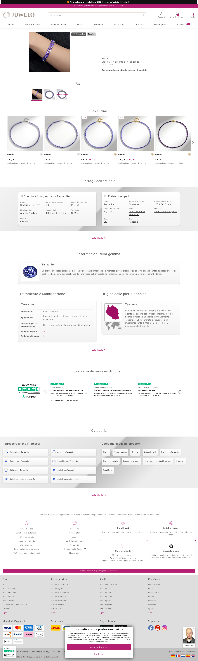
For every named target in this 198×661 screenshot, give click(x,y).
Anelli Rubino (8, 596)
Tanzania (133, 222)
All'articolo (97, 238)
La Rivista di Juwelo (75, 541)
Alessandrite (153, 592)
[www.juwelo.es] (188, 656)
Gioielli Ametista (58, 596)
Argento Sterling (28, 213)
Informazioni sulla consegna (26, 549)
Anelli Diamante (10, 588)
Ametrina (152, 601)
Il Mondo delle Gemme (74, 549)
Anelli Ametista (106, 596)
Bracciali (135, 452)
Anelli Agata (105, 588)
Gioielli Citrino (57, 609)
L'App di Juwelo (27, 545)
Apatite (151, 609)
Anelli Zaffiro (8, 601)
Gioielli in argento (110, 461)
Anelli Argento (106, 605)
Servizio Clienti (26, 529)
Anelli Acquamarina (108, 584)
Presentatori (74, 533)
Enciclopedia (160, 24)
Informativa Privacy (40, 652)
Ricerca (143, 15)
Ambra (151, 596)
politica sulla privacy (97, 641)
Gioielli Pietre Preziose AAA (15, 605)
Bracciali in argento (131, 461)
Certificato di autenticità (27, 533)
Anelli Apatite (106, 601)
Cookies (56, 652)
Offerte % (139, 24)
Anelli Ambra (105, 592)
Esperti (75, 537)
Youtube (157, 628)
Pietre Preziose (32, 24)
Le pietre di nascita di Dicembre (158, 461)
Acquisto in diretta (27, 541)
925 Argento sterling (56, 213)
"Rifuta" (98, 637)
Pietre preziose (120, 452)
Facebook (151, 628)
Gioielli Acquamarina (60, 584)
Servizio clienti (123, 551)
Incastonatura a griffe (165, 211)
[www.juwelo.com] (193, 656)
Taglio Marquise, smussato (137, 213)
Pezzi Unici (119, 24)
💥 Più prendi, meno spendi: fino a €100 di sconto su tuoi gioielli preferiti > (99, 2)
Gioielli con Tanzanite (170, 452)
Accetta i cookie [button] (99, 647)
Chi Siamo (74, 529)
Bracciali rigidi (150, 452)
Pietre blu (180, 461)
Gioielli (11, 24)
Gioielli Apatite (57, 605)
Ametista (152, 605)
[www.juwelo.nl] (183, 656)
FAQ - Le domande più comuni (27, 553)
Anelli (5, 584)
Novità (80, 24)
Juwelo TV (183, 24)
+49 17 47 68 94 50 (123, 555)
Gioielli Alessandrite (60, 592)
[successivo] (192, 142)
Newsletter (75, 545)
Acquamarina (154, 584)
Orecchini (7, 609)
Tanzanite (109, 204)
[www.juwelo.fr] (178, 656)
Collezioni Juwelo (58, 24)
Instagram (164, 628)
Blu (105, 222)
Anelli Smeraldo (10, 592)
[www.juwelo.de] (173, 656)
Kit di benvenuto (27, 537)
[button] (161, 15)
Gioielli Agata (57, 588)
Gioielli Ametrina (58, 601)
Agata (150, 588)
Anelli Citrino (105, 609)
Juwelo (24, 221)
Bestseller (99, 24)
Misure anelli (75, 553)
